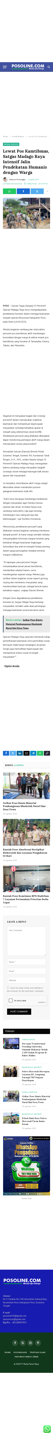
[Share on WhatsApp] (9, 191)
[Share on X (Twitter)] (37, 191)
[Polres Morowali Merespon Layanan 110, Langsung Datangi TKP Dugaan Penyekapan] (11, 1071)
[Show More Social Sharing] (47, 191)
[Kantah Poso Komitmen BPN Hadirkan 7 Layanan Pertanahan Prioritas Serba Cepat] (26, 878)
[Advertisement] (26, 31)
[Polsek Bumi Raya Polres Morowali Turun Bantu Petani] (11, 1118)
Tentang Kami (37, 1352)
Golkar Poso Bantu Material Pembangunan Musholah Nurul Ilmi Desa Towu (24, 806)
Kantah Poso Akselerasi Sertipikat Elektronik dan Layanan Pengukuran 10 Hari (25, 852)
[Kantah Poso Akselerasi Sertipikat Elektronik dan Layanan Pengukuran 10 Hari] (26, 832)
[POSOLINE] (28, 67)
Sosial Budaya (11, 144)
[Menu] (5, 67)
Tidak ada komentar (13, 184)
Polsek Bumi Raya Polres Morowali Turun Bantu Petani (34, 1121)
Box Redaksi (20, 1352)
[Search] (48, 67)
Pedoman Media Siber (26, 1357)
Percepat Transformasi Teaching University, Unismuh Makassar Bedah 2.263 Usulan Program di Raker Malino (35, 1049)
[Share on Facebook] (23, 191)
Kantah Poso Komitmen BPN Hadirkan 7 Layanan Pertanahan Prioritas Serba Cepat (26, 899)
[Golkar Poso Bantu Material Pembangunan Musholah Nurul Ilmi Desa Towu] (26, 785)
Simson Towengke (17, 179)
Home (8, 1352)
